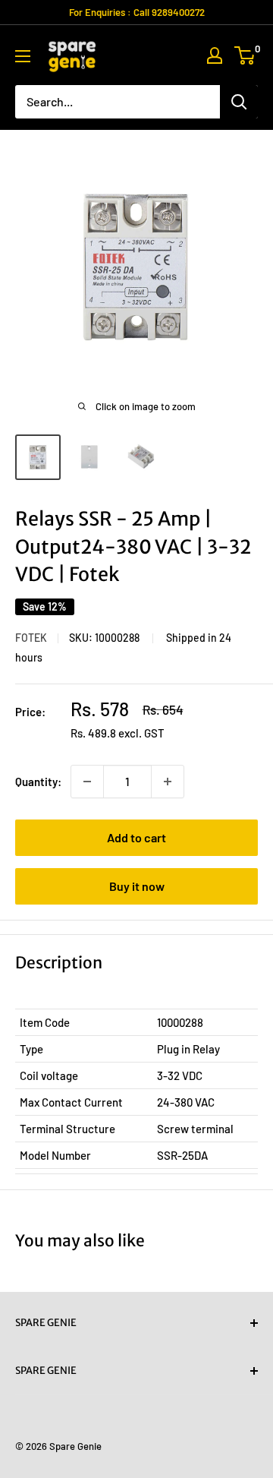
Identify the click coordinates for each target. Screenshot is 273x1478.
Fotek (31, 637)
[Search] (239, 101)
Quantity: (38, 781)
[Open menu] (22, 56)
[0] (245, 55)
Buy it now (137, 886)
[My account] (214, 55)
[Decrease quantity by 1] (87, 781)
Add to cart (136, 837)
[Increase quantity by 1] (168, 781)
